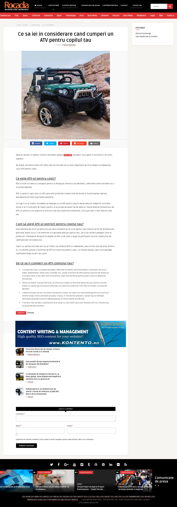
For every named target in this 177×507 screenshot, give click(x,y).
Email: (70, 425)
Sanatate (48, 15)
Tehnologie (71, 15)
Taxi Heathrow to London (147, 36)
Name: (19, 425)
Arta (82, 15)
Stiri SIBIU (38, 499)
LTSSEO (46, 484)
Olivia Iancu (32, 367)
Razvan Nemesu (69, 45)
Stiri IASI (114, 496)
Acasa (40, 6)
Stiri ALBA (26, 496)
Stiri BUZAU (64, 496)
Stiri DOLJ (96, 496)
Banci (25, 15)
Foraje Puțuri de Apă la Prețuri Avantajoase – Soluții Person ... (58, 488)
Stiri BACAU (54, 496)
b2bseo (30, 382)
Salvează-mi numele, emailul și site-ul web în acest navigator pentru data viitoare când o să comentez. (55, 439)
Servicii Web (54, 5)
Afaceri (116, 15)
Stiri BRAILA (73, 499)
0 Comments (49, 25)
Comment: (20, 414)
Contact (124, 5)
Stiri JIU (121, 496)
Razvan (5, 484)
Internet (105, 15)
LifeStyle (36, 15)
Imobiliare (141, 15)
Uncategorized (53, 472)
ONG (161, 15)
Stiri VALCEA (62, 499)
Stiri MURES (146, 496)
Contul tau (136, 6)
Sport (59, 15)
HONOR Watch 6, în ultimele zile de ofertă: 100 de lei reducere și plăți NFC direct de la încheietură (42, 391)
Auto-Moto (92, 15)
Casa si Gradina (11, 472)
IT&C (17, 15)
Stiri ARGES (44, 496)
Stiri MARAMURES (132, 496)
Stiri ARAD (35, 496)
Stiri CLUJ (88, 496)
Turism (87, 21)
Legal (152, 15)
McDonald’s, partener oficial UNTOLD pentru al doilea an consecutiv (144, 488)
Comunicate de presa (90, 5)
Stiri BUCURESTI (76, 496)
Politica (170, 15)
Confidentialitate (110, 5)
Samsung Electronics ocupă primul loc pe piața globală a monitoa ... (103, 488)
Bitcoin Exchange (143, 33)
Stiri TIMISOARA (50, 499)
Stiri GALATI (105, 496)
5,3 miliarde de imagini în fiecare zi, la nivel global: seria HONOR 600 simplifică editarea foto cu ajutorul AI (43, 376)
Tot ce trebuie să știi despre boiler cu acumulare (19, 488)
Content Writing (70, 6)
